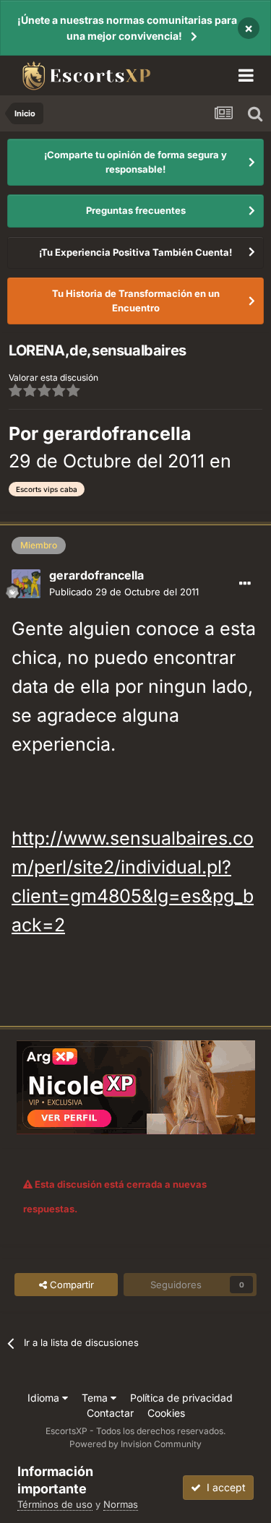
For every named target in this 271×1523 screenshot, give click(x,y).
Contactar (110, 1413)
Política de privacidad (181, 1398)
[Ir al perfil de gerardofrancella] (26, 583)
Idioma (44, 1398)
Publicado (124, 591)
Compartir (70, 1284)
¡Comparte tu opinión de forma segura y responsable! (135, 162)
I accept (223, 1487)
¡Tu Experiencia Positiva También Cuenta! (135, 252)
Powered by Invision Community (135, 1443)
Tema (96, 1398)
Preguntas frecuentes (136, 210)
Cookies (166, 1413)
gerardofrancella (117, 433)
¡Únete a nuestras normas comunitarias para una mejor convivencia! (127, 28)
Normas (120, 1504)
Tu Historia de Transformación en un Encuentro (136, 301)
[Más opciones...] (245, 583)
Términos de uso (55, 1504)
